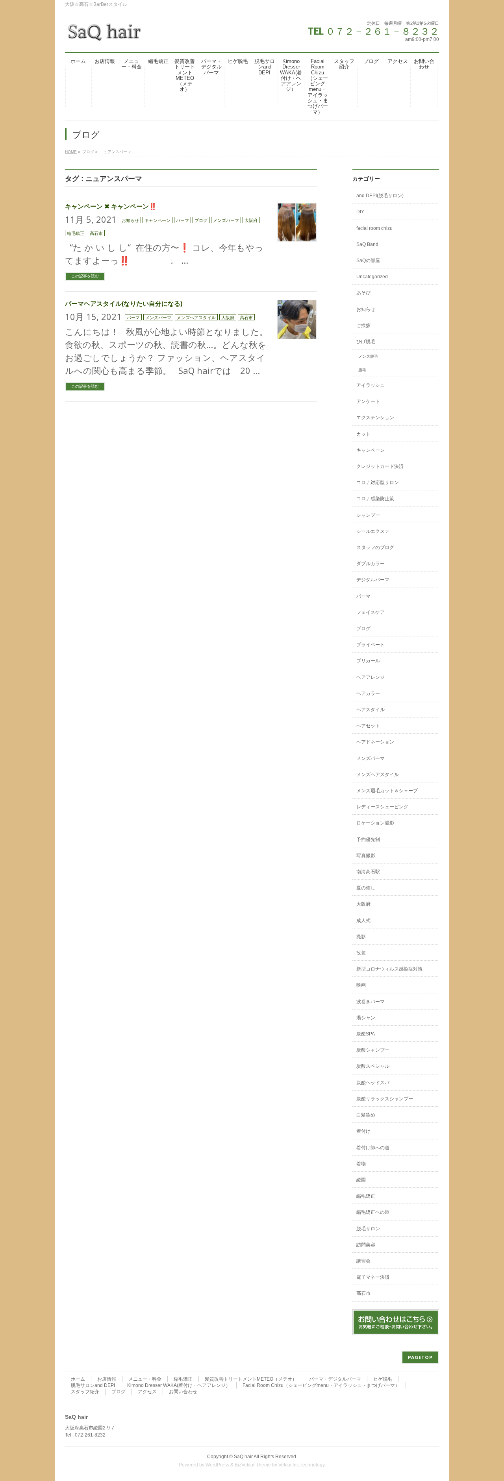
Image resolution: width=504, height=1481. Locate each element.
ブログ (201, 220)
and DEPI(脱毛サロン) (380, 195)
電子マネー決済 (372, 1277)
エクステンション (375, 417)
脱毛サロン (368, 1228)
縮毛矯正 (75, 233)
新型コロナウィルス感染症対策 (389, 969)
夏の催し (365, 888)
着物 (361, 1164)
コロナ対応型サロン (377, 482)
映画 (361, 985)
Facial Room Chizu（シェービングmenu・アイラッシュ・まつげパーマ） (321, 1385)
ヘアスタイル (370, 709)
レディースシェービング (382, 807)
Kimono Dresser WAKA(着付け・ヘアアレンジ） (178, 1385)
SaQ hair (243, 1456)
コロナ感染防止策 (375, 498)
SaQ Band (367, 244)
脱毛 (362, 370)
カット (363, 434)
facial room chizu (374, 228)
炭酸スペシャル (372, 1066)
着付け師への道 (372, 1147)
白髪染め (365, 1115)
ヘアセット (368, 725)
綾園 (361, 1180)
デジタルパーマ (372, 579)
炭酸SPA (365, 1034)
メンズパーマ (226, 220)
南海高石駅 (368, 872)
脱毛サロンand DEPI (93, 1385)
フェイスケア (370, 612)
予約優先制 (368, 839)
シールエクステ (372, 531)
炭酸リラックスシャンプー (384, 1099)
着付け (363, 1131)
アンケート (368, 401)
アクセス (147, 1391)
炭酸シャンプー (372, 1050)
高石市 (96, 233)
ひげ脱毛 (365, 341)
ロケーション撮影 (375, 823)
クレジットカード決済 (380, 466)
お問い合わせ (183, 1391)
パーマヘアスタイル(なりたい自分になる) (123, 303)
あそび (363, 293)
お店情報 (106, 1379)
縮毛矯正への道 (372, 1212)
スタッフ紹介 (85, 1391)
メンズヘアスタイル (196, 317)
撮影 (361, 936)
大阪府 (251, 220)
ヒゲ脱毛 (382, 1379)
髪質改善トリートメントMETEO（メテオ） (251, 1379)
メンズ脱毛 (368, 356)
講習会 (363, 1261)
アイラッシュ (370, 385)
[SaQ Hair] (104, 35)
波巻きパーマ (370, 1001)
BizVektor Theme (253, 1465)
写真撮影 (365, 855)
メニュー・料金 (144, 1379)
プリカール (368, 661)
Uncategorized (372, 276)
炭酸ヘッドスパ (372, 1082)
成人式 (363, 920)
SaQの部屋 (368, 260)
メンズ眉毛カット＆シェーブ (387, 790)
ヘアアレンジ (370, 677)
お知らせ (130, 220)
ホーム (78, 1379)
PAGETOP (420, 1357)
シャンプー (368, 515)
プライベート (370, 644)
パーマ (182, 220)
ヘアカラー (368, 693)
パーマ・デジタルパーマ (335, 1379)
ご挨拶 (363, 325)
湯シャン (365, 1018)
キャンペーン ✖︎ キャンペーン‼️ (111, 206)
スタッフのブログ (375, 547)
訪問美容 (365, 1245)
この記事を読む (85, 276)
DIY (360, 211)
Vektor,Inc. (289, 1465)
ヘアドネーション (375, 742)
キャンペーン (157, 220)
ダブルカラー (370, 563)
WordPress (217, 1465)
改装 (361, 953)
